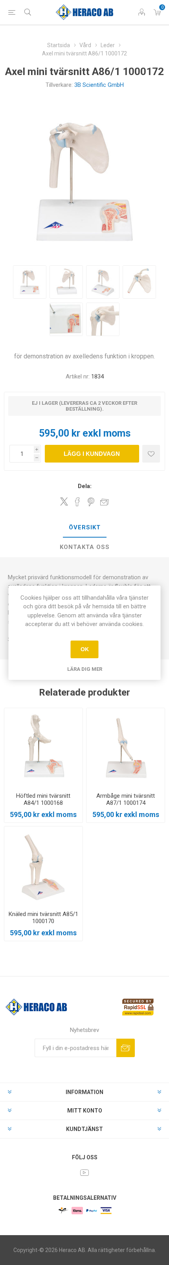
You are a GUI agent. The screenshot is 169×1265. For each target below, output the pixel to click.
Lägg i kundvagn (92, 453)
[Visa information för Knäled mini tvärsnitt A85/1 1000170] (43, 865)
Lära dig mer (84, 669)
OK (85, 649)
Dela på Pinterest (91, 502)
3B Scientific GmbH (99, 84)
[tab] (84, 528)
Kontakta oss (85, 547)
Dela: (85, 486)
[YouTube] (84, 1172)
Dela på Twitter (64, 501)
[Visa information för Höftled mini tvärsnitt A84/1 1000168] (43, 747)
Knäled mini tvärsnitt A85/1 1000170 (43, 918)
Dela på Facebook (77, 502)
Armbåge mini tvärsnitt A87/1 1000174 (125, 799)
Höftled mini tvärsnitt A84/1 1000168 (43, 799)
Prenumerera (125, 1048)
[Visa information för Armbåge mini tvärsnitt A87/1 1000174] (125, 747)
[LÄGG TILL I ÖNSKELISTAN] (151, 454)
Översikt (85, 527)
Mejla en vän (104, 502)
